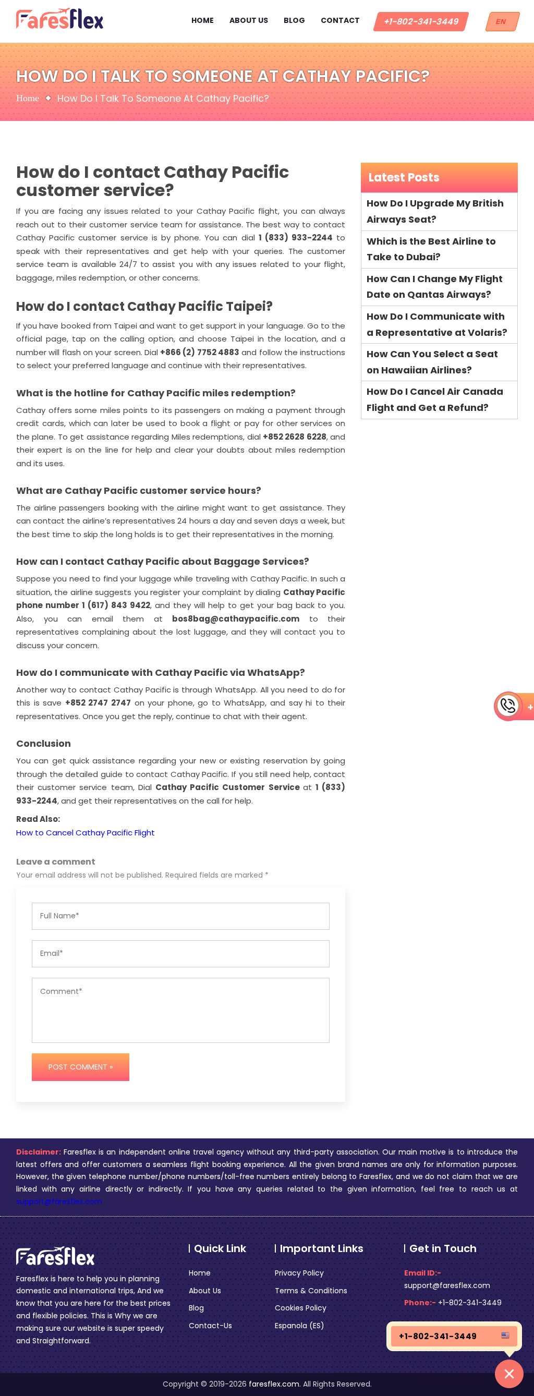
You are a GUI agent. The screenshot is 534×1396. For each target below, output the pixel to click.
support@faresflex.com (59, 1201)
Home (202, 20)
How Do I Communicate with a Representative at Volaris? (437, 324)
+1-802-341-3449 (421, 22)
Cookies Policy (300, 1308)
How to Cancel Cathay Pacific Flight (85, 832)
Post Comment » (80, 1067)
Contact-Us (210, 1325)
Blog (294, 20)
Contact (340, 20)
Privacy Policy (299, 1273)
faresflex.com (274, 1384)
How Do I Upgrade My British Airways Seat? (435, 211)
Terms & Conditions (311, 1290)
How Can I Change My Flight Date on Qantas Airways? (435, 286)
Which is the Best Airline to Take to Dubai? (431, 249)
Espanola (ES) (299, 1325)
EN (503, 22)
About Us (248, 20)
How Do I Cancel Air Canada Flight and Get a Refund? (435, 399)
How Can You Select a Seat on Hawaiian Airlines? (432, 362)
